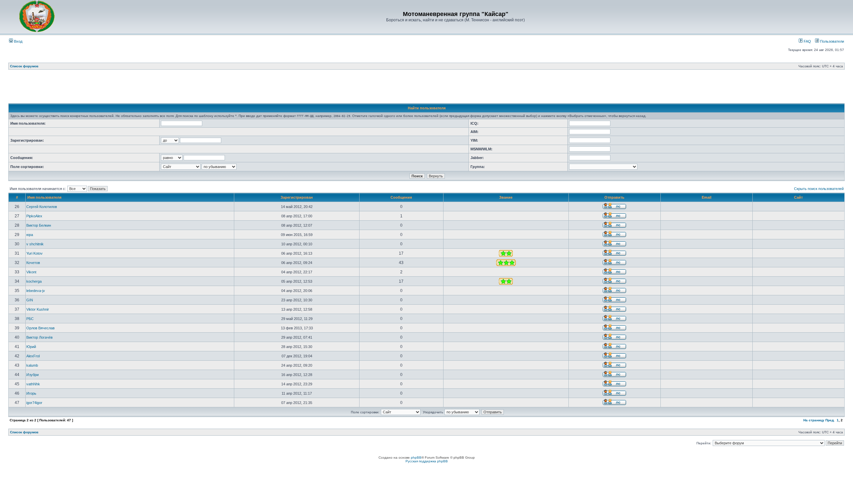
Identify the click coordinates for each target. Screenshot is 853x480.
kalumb (32, 365)
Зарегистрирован (297, 197)
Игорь (31, 393)
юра (29, 235)
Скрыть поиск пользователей (819, 189)
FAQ (807, 41)
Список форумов (24, 66)
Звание (505, 197)
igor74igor (34, 403)
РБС (30, 319)
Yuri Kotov (34, 253)
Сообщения (401, 197)
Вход (17, 41)
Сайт (798, 197)
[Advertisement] (426, 88)
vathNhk (33, 384)
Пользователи (831, 41)
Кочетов (33, 263)
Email (706, 197)
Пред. (830, 420)
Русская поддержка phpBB (427, 461)
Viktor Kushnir (37, 309)
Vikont (31, 272)
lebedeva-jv (35, 291)
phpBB (416, 457)
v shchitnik (35, 244)
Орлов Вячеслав (40, 328)
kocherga (34, 281)
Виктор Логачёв (39, 337)
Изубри (32, 375)
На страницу (813, 420)
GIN (29, 300)
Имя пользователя (44, 197)
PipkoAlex (34, 216)
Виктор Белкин (38, 225)
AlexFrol (33, 356)
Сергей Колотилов (41, 207)
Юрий (31, 347)
